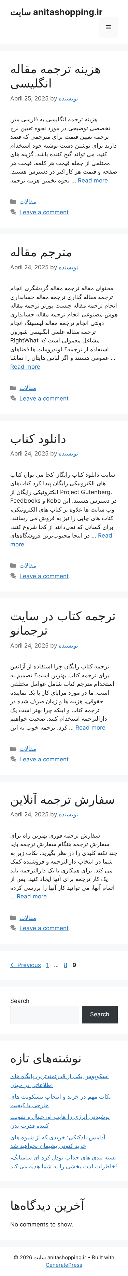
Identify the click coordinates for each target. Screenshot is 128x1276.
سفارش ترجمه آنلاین (62, 799)
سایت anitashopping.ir (56, 12)
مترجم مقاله (41, 252)
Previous (25, 965)
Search (19, 1000)
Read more (93, 180)
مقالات (27, 201)
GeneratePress (64, 1265)
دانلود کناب (38, 438)
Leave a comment (44, 212)
